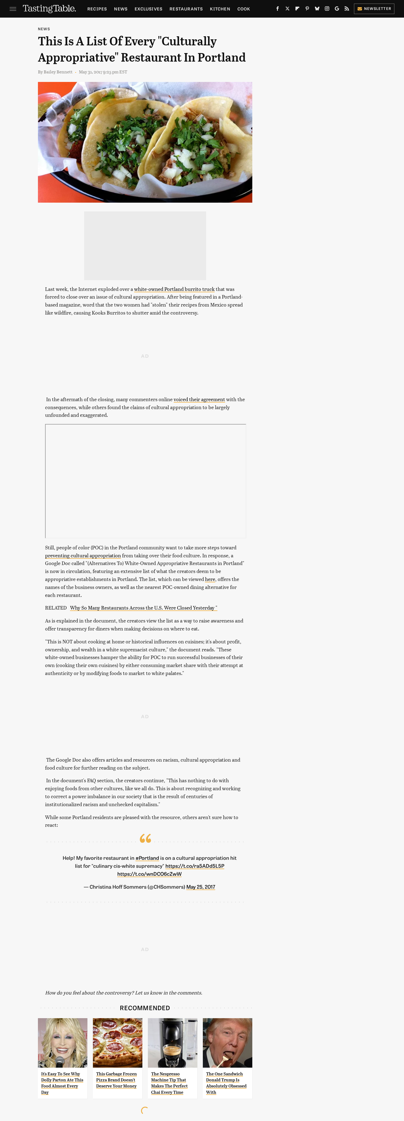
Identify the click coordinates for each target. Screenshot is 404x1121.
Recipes (97, 8)
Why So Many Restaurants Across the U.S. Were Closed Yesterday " (143, 607)
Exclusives (148, 8)
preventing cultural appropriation (83, 555)
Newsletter (377, 8)
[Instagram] (327, 10)
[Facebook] (277, 10)
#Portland (147, 857)
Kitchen (220, 8)
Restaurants (186, 8)
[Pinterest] (307, 10)
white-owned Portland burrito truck (174, 288)
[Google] (337, 10)
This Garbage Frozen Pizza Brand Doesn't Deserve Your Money (116, 1080)
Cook (243, 8)
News (121, 8)
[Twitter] (287, 10)
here (210, 578)
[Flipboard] (297, 10)
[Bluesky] (317, 10)
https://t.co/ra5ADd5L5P (194, 865)
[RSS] (347, 10)
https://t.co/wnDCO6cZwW (149, 873)
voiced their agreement (199, 399)
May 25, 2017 (200, 886)
